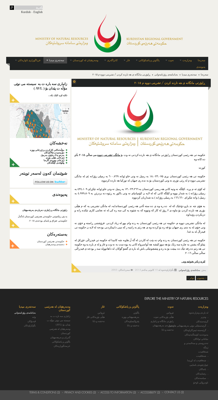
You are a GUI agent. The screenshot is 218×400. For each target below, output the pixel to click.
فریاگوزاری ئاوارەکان (29, 60)
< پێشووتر (202, 278)
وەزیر (203, 317)
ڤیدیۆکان (31, 321)
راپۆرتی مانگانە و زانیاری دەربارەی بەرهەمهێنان (44, 210)
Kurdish (26, 12)
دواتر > (190, 278)
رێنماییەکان (201, 374)
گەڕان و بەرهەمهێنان (60, 337)
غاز (128, 60)
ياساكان (202, 369)
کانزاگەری (112, 60)
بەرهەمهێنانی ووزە (130, 317)
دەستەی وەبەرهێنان (54, 244)
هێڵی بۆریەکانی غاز (96, 317)
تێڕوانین (170, 312)
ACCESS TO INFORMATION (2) (118, 392)
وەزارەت (187, 60)
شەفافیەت (203, 351)
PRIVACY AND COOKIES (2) (80, 392)
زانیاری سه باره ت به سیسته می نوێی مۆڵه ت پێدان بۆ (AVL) (58, 320)
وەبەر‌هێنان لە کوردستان (85, 60)
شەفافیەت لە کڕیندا (196, 360)
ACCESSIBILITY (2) (150, 392)
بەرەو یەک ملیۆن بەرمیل (52, 155)
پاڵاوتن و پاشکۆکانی (149, 60)
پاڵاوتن (136, 312)
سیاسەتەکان (200, 378)
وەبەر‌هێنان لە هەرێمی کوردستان (59, 331)
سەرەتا (201, 60)
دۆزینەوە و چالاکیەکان (54, 152)
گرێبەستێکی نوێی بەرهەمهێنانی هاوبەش (187, 326)
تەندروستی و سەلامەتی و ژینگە (196, 345)
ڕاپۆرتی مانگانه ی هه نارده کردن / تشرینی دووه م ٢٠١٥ (169, 82)
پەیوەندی (200, 67)
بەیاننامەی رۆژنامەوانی (166, 74)
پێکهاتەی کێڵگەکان (55, 162)
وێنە (34, 317)
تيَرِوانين (101, 312)
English (38, 12)
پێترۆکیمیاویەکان (131, 321)
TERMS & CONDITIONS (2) (44, 392)
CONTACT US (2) (174, 392)
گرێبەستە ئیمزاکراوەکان (195, 330)
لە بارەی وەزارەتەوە (198, 312)
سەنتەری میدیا (56, 60)
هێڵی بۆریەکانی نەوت (163, 317)
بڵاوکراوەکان (30, 325)
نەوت (171, 60)
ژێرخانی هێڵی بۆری (55, 157)
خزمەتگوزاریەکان (62, 346)
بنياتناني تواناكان (200, 339)
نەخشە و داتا (168, 329)
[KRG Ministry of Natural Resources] (109, 33)
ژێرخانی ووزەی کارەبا (54, 160)
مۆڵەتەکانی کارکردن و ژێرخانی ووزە (47, 150)
